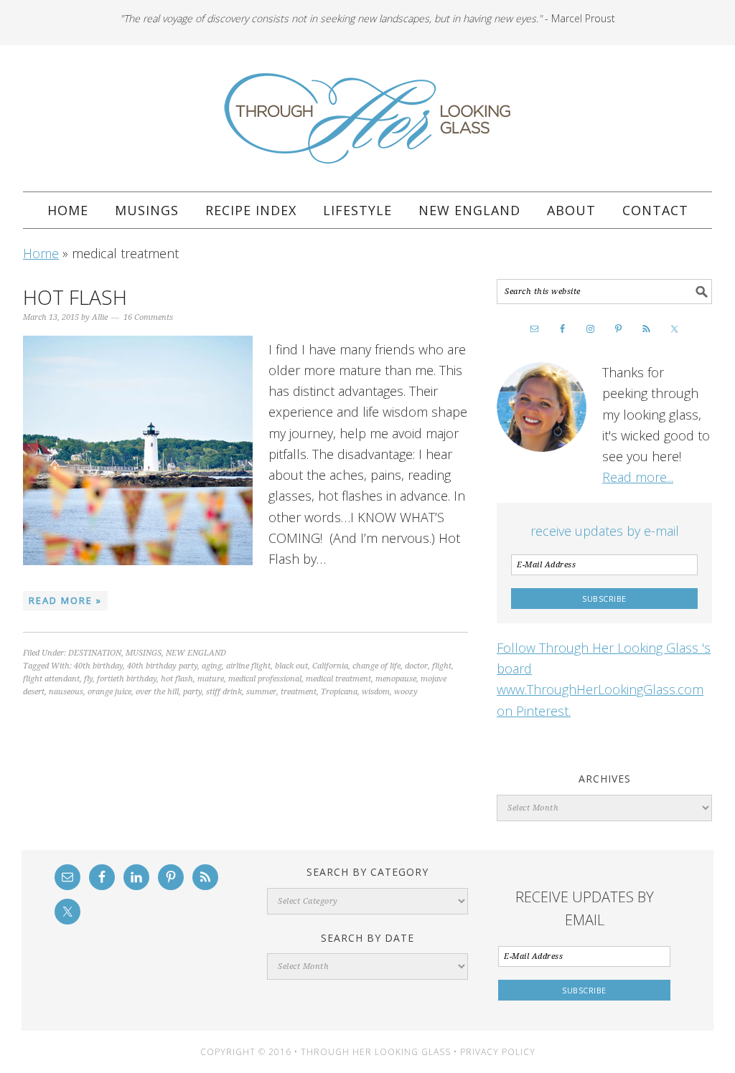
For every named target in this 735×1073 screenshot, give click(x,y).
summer (261, 691)
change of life (376, 666)
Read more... (637, 477)
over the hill (157, 691)
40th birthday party (162, 666)
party (192, 691)
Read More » (65, 600)
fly (88, 679)
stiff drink (224, 691)
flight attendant (51, 679)
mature (210, 679)
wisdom (376, 691)
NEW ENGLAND (196, 653)
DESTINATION (94, 653)
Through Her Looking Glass (367, 118)
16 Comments (148, 317)
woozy (406, 691)
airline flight (248, 666)
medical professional (264, 679)
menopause (395, 679)
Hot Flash (75, 297)
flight (441, 666)
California (330, 666)
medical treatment (338, 679)
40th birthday (98, 666)
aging (212, 666)
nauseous (66, 691)
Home (41, 253)
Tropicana (339, 691)
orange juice (109, 691)
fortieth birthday (126, 679)
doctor (416, 666)
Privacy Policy (497, 1052)
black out (291, 666)
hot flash (177, 679)
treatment (299, 691)
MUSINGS (143, 653)
